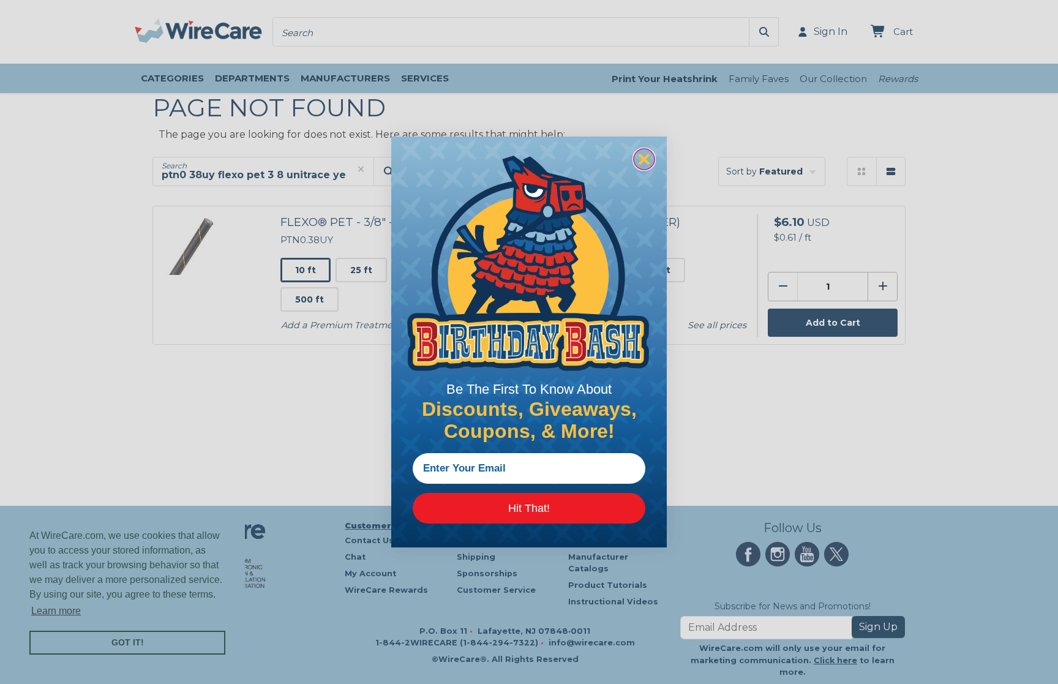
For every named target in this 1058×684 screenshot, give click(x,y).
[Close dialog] (644, 159)
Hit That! (529, 508)
